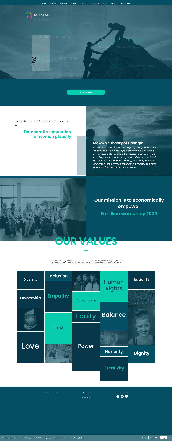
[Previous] (11, 42)
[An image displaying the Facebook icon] (117, 396)
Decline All (153, 438)
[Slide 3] (87, 74)
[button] (63, 3)
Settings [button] (144, 438)
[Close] (169, 437)
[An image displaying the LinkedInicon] (126, 396)
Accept (163, 438)
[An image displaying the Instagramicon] (122, 396)
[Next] (161, 42)
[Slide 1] (84, 74)
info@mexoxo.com (87, 397)
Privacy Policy (78, 438)
